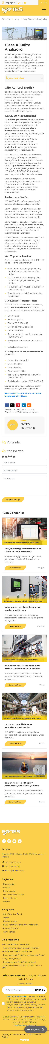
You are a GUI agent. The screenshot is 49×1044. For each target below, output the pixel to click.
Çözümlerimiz (9, 891)
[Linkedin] (20, 841)
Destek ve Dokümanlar (13, 894)
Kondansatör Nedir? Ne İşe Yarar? (18, 951)
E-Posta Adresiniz (24, 984)
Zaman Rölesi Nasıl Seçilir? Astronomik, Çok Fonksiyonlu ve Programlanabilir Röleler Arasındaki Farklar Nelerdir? (23, 784)
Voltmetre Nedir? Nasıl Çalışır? (16, 944)
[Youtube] (14, 841)
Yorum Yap (12, 499)
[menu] (44, 11)
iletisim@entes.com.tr (14, 870)
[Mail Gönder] (25, 3)
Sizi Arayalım (33, 1029)
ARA (45, 2)
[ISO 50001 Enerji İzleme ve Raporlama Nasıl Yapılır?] (24, 706)
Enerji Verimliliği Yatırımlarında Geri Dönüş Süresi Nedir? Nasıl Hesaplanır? (23, 550)
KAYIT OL (40, 990)
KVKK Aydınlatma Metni (17, 996)
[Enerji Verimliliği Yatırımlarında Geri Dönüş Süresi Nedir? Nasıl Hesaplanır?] (24, 531)
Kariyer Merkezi (10, 898)
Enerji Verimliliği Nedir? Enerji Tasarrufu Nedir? (24, 955)
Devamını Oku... (15, 568)
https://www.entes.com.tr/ (24, 1025)
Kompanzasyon (10, 921)
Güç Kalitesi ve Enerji (12, 914)
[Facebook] (4, 841)
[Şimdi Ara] (19, 3)
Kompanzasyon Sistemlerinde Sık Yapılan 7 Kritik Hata (22, 608)
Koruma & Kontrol (11, 928)
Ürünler (6, 887)
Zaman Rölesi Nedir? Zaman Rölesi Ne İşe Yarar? (22, 966)
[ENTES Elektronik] (12, 10)
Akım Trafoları (9, 932)
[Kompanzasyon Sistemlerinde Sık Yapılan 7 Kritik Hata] (24, 589)
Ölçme (6, 918)
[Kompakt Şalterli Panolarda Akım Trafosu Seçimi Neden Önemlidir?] (24, 648)
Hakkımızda (8, 884)
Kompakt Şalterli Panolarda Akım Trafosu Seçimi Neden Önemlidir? (22, 667)
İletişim (6, 901)
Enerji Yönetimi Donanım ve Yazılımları (20, 925)
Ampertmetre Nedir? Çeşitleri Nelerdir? (21, 948)
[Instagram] (9, 841)
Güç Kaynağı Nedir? (12, 958)
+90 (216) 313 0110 (12, 862)
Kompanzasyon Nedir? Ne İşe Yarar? (19, 962)
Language (9, 3)
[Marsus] (24, 1040)
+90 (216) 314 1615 (12, 866)
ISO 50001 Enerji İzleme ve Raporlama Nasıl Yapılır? (18, 725)
